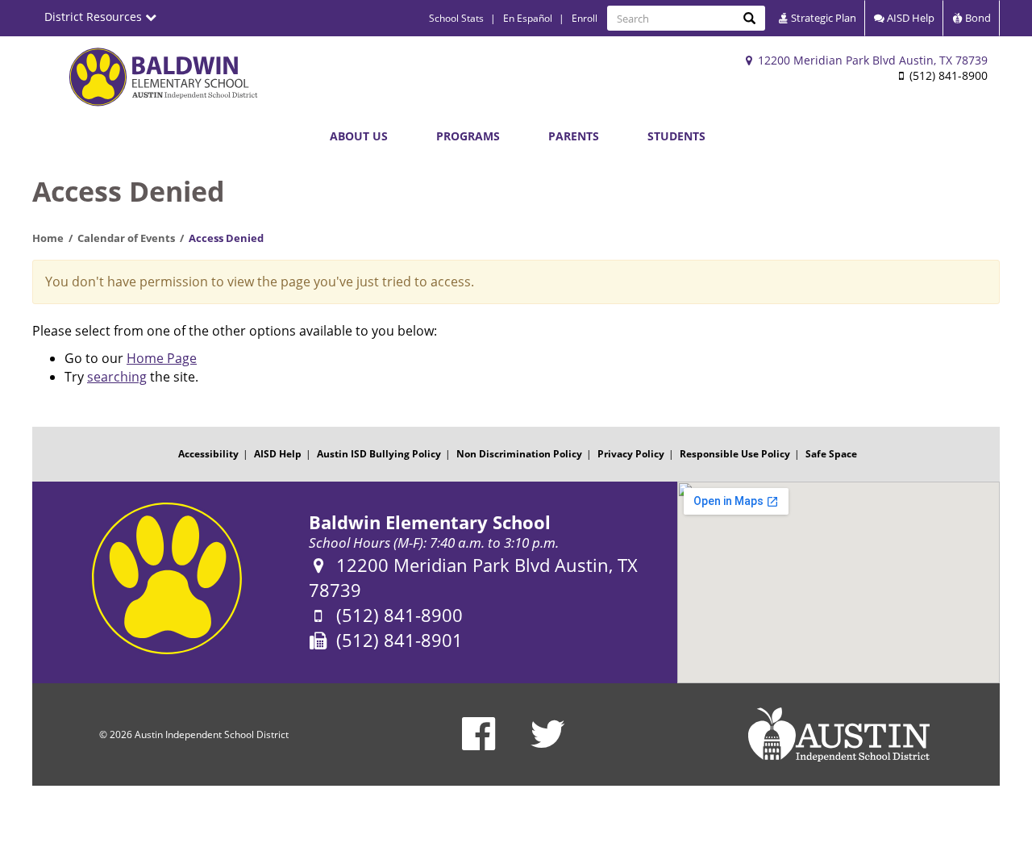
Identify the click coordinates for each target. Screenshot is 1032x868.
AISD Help (909, 17)
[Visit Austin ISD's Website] (838, 734)
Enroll (584, 18)
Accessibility (208, 454)
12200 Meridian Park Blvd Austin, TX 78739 (871, 60)
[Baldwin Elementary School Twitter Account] (548, 744)
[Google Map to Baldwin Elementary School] (838, 582)
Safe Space (831, 454)
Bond (977, 17)
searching (117, 377)
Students (676, 136)
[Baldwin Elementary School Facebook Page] (478, 744)
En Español (527, 18)
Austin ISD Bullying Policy (379, 454)
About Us (359, 136)
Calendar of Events (126, 238)
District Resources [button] (94, 16)
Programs (468, 136)
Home (48, 238)
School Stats (456, 18)
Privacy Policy (630, 454)
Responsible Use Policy (735, 454)
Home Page (162, 358)
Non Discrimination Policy (519, 454)
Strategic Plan (822, 17)
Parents (573, 136)
